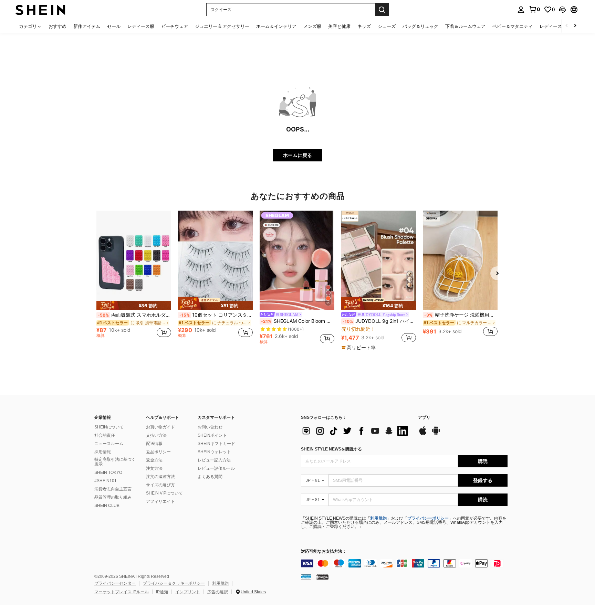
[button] (562, 10)
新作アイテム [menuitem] (86, 26)
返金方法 (154, 460)
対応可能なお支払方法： (323, 551)
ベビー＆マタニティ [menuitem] (512, 26)
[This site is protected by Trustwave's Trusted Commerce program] (306, 576)
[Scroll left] (566, 26)
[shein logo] (40, 9)
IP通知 (162, 592)
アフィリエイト (160, 501)
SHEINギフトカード (216, 443)
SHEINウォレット (214, 451)
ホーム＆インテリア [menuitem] (276, 26)
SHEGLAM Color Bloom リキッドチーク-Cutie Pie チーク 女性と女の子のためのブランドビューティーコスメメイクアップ (297, 321)
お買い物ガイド (160, 427)
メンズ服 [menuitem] (312, 26)
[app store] (423, 434)
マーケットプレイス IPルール (121, 592)
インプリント (187, 592)
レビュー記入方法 (214, 460)
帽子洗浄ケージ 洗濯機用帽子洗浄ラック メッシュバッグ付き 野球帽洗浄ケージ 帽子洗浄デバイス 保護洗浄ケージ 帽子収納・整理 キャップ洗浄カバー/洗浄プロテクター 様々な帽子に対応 (461, 315)
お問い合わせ (210, 427)
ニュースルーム (108, 443)
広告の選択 (217, 592)
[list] (356, 431)
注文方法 (154, 468)
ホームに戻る (297, 155)
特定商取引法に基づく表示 (115, 462)
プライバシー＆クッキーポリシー (174, 583)
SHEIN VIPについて (164, 493)
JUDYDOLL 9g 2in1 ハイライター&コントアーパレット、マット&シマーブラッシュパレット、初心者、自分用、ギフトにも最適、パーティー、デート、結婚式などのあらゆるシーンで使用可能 (379, 321)
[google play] (436, 434)
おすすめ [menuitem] (57, 26)
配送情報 (154, 443)
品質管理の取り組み (113, 497)
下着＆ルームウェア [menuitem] (465, 26)
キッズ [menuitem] (364, 26)
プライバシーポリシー (428, 518)
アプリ (424, 417)
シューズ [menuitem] (387, 26)
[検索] (382, 9)
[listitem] (133, 277)
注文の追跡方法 (160, 476)
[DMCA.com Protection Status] (322, 576)
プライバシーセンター (115, 583)
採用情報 (102, 451)
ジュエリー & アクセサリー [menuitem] (222, 26)
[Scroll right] (575, 26)
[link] (534, 9)
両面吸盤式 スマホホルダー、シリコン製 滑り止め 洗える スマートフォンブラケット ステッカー (134, 315)
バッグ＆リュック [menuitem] (420, 26)
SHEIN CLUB (106, 505)
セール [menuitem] (114, 26)
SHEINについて (109, 427)
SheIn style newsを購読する (331, 449)
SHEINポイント (212, 435)
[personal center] (521, 10)
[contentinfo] (404, 563)
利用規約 (378, 518)
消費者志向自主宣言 (113, 489)
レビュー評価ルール (216, 468)
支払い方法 (156, 435)
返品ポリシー (158, 451)
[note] (133, 305)
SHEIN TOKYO (108, 472)
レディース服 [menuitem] (140, 26)
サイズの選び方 (160, 484)
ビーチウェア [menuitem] (174, 26)
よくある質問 (210, 476)
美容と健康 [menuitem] (339, 26)
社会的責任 (104, 435)
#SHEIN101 (105, 480)
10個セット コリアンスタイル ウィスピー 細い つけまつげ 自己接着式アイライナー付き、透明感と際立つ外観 (216, 315)
